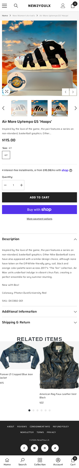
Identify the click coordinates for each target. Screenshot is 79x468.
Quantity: (7, 177)
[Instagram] (34, 448)
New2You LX (43, 440)
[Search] (16, 5)
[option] (39, 58)
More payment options (39, 219)
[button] (65, 92)
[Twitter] (55, 448)
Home (5, 15)
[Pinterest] (44, 448)
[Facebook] (24, 448)
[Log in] (63, 5)
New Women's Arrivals (24, 15)
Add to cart (39, 197)
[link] (22, 461)
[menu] (4, 5)
